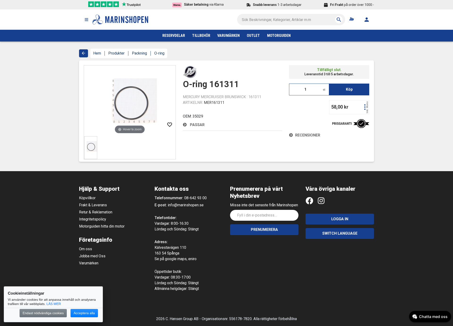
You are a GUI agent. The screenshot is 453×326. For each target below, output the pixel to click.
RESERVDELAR (173, 35)
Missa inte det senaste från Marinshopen (264, 205)
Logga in (339, 219)
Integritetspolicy (92, 219)
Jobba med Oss (92, 256)
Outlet (253, 35)
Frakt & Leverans (93, 205)
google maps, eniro (181, 259)
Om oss (85, 249)
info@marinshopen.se (186, 205)
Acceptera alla (84, 313)
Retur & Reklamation (95, 212)
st (324, 89)
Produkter (116, 53)
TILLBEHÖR (201, 35)
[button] (86, 19)
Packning (139, 53)
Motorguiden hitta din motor (102, 226)
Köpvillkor (87, 198)
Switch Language (339, 233)
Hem (97, 53)
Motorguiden (279, 35)
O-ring (159, 53)
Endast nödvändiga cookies (43, 313)
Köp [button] (349, 89)
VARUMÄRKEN (228, 35)
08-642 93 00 (195, 198)
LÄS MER (53, 304)
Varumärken (88, 263)
